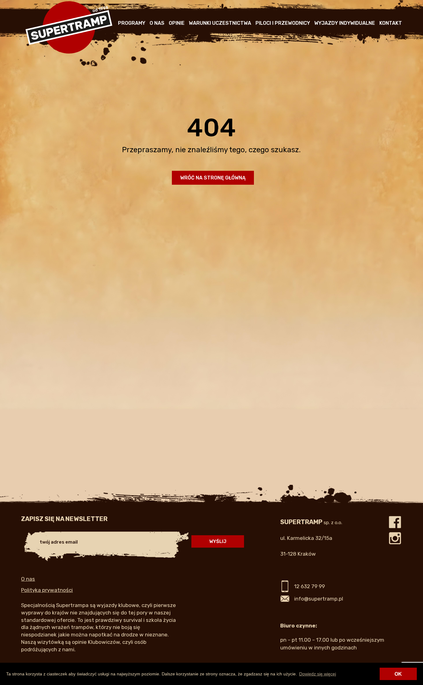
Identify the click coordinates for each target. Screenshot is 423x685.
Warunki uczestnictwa (220, 23)
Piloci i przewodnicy (282, 23)
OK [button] (398, 674)
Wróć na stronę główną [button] (213, 178)
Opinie (177, 23)
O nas (157, 23)
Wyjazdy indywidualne (344, 23)
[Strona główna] (69, 52)
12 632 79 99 (309, 586)
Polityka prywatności (47, 590)
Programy (131, 23)
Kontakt (390, 23)
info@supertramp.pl (318, 599)
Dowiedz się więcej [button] (317, 673)
